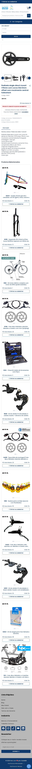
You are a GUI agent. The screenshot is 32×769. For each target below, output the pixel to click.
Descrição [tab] (6, 128)
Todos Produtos (25, 12)
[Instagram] (8, 728)
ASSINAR (15, 751)
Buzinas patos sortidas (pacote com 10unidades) (16, 502)
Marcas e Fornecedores (9, 721)
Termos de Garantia (8, 711)
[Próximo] (28, 179)
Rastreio (9, 12)
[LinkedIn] (23, 728)
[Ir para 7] (20, 672)
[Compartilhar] (30, 86)
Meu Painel (5, 705)
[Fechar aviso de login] (2, 40)
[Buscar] (29, 15)
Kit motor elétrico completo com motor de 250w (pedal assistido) (16, 284)
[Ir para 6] (19, 672)
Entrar (16, 36)
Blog (2, 703)
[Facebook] (3, 728)
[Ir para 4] (17, 279)
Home (3, 12)
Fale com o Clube (7, 708)
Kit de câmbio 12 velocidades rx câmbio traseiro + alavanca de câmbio (16, 414)
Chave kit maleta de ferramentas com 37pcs (16, 371)
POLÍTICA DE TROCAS (16, 766)
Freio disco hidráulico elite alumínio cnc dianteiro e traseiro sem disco (16, 545)
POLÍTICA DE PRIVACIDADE (15, 763)
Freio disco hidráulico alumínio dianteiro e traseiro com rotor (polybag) (16, 327)
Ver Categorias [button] (17, 22)
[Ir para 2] (16, 192)
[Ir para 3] (17, 323)
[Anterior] (4, 179)
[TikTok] (13, 728)
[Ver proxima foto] (29, 78)
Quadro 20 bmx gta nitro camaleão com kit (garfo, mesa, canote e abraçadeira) (16, 196)
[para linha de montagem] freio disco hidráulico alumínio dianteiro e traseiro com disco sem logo (16, 458)
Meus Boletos (16, 12)
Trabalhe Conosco (7, 723)
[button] (29, 766)
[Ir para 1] (15, 192)
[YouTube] (18, 728)
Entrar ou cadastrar (10, 2)
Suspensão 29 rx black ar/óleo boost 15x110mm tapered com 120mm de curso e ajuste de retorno (16, 240)
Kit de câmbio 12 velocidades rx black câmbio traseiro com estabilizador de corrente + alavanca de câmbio (16, 589)
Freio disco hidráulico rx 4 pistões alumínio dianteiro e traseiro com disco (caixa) (16, 676)
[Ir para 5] (18, 279)
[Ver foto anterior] (2, 78)
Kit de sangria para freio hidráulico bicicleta (16, 632)
